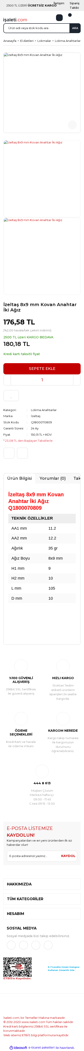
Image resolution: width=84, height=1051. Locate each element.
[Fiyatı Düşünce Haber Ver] (22, 453)
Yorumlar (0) (53, 478)
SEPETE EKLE (42, 368)
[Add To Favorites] (11, 395)
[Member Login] (59, 17)
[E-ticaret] (41, 1047)
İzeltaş (35, 416)
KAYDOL (68, 856)
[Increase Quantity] (76, 380)
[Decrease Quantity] (7, 380)
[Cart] (67, 17)
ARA (75, 28)
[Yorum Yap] (9, 453)
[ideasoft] (18, 1047)
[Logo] (15, 19)
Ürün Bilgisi (19, 478)
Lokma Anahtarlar (44, 410)
